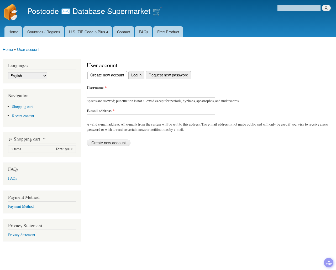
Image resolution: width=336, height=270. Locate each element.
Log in (136, 74)
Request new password (168, 74)
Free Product (168, 31)
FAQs (143, 31)
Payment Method (21, 206)
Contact (123, 31)
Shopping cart (22, 106)
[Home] (11, 13)
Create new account (105, 74)
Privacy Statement (21, 234)
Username (97, 87)
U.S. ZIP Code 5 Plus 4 (88, 31)
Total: (60, 149)
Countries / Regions (43, 31)
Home (13, 31)
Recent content (23, 115)
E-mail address (100, 110)
